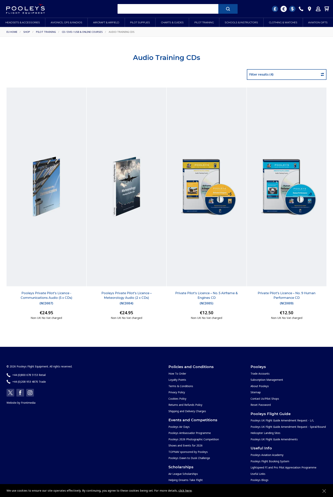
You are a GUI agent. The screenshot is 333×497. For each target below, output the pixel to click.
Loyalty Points (177, 380)
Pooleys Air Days (179, 427)
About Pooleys (260, 386)
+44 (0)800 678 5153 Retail (29, 375)
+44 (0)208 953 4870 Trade (29, 381)
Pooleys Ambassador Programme (189, 433)
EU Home (12, 32)
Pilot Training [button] (204, 22)
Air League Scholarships (183, 474)
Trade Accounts (260, 373)
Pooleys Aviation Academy (267, 455)
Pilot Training (46, 32)
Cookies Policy (177, 398)
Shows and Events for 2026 (185, 445)
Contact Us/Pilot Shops (265, 398)
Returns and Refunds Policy (185, 405)
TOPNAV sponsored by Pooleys (188, 452)
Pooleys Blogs (259, 480)
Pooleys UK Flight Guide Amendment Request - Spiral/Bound (288, 427)
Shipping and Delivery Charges (187, 411)
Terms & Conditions (180, 386)
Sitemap (256, 392)
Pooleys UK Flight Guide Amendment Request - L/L (282, 420)
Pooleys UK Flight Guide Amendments (274, 439)
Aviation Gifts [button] (318, 22)
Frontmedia (28, 402)
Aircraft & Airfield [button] (106, 22)
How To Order (177, 373)
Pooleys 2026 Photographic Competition (193, 439)
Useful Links (258, 474)
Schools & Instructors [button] (241, 22)
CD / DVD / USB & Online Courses (82, 32)
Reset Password (261, 405)
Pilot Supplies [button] (140, 22)
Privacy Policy (176, 392)
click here (185, 490)
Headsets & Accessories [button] (22, 22)
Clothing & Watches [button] (283, 22)
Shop (26, 32)
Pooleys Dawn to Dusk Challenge (189, 458)
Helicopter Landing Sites (265, 433)
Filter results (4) (261, 74)
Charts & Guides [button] (172, 22)
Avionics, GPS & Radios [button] (66, 22)
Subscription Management (267, 380)
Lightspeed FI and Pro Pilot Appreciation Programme (283, 467)
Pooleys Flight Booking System (270, 461)
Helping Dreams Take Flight (185, 480)
